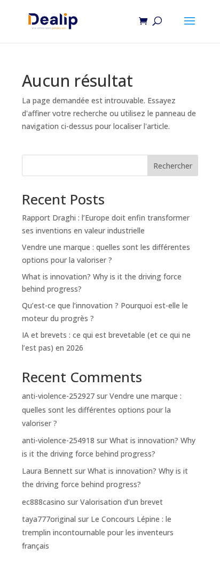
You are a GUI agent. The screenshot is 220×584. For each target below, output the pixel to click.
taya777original (49, 519)
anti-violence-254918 (58, 440)
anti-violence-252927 (58, 396)
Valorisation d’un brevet (121, 502)
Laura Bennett (47, 471)
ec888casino (43, 502)
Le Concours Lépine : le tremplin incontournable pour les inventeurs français (98, 532)
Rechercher (172, 166)
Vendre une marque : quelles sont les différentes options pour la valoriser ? (102, 409)
